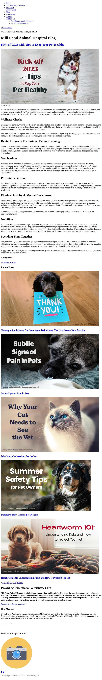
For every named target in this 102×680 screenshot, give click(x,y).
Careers (9, 16)
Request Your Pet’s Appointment (13, 604)
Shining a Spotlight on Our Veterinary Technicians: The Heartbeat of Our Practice (43, 330)
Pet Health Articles (8, 262)
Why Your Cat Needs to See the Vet (19, 456)
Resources (10, 7)
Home (8, 3)
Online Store (11, 10)
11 (18, 583)
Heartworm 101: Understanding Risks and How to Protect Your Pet (35, 577)
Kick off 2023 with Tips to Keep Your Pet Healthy (32, 44)
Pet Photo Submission (19, 23)
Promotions (10, 14)
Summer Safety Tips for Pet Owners (19, 514)
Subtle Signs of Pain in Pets (15, 393)
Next (21, 583)
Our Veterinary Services (15, 5)
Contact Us (10, 19)
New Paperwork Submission (22, 21)
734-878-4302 (6, 27)
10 (15, 583)
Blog (8, 12)
